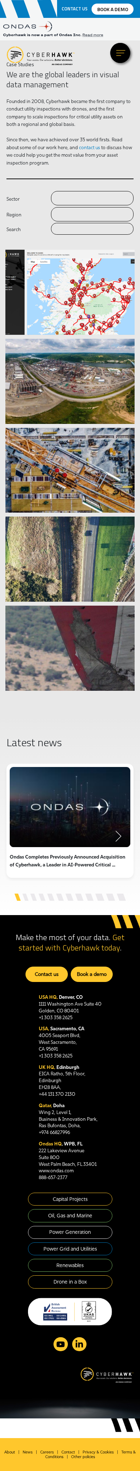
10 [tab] (99, 897)
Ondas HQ (50, 1144)
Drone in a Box (70, 1282)
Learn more (35, 301)
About (9, 1452)
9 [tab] (89, 897)
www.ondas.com (56, 1170)
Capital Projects (70, 1199)
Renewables (70, 1265)
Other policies (83, 1456)
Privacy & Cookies (98, 1452)
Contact (68, 1452)
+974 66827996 (54, 1132)
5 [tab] (50, 897)
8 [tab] (79, 897)
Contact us (75, 9)
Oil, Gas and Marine (70, 1215)
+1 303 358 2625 (56, 1017)
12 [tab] (121, 897)
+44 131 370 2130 (57, 1094)
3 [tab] (33, 897)
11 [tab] (110, 897)
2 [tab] (25, 897)
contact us (89, 147)
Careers (47, 1452)
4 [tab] (41, 897)
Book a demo (112, 9)
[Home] (40, 55)
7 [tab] (69, 897)
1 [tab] (17, 897)
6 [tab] (60, 897)
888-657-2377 (53, 1177)
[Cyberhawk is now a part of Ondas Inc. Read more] (69, 35)
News (28, 1452)
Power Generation (70, 1232)
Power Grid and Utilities (70, 1249)
